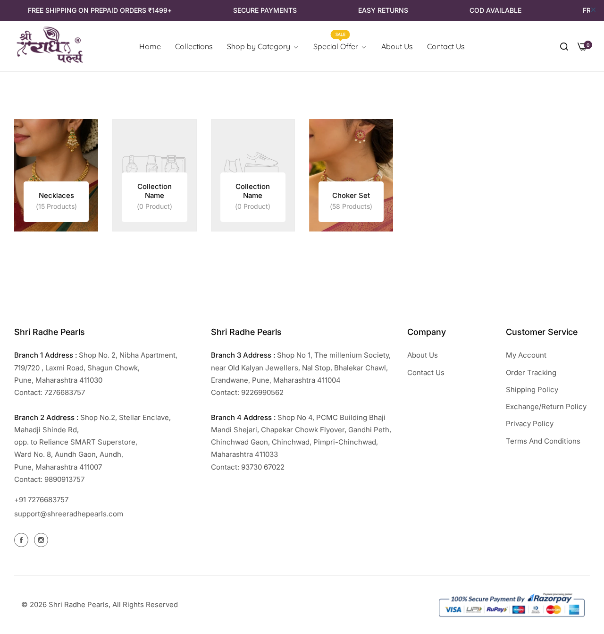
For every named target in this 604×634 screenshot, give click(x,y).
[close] (593, 10)
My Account (526, 355)
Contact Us (426, 372)
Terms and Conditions (543, 441)
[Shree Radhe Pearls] (49, 46)
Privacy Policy (530, 423)
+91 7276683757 (41, 499)
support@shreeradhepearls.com (68, 513)
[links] (56, 175)
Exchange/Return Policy (546, 406)
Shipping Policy (532, 389)
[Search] (564, 46)
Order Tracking (531, 372)
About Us (422, 355)
